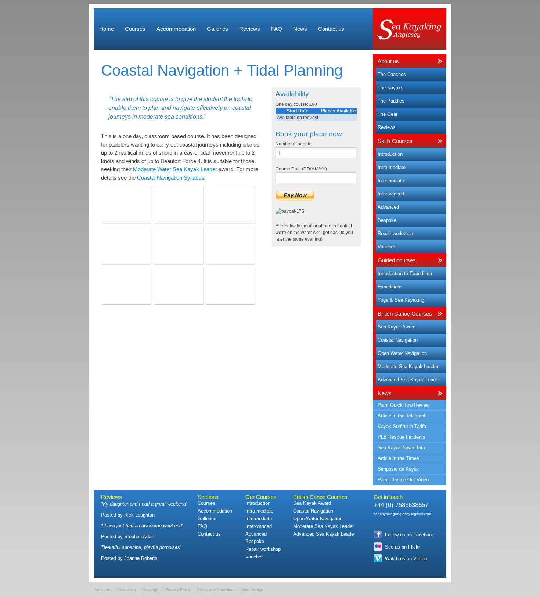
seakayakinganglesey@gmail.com (402, 514)
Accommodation (176, 29)
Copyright (150, 589)
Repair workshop (395, 233)
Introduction (390, 154)
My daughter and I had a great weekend (144, 504)
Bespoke (387, 220)
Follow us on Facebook (409, 534)
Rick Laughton (139, 515)
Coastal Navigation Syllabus (170, 178)
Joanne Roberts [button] (141, 558)
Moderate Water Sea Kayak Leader (175, 169)
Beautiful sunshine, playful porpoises (141, 547)
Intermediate (391, 180)
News (300, 29)
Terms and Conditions (216, 589)
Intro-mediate (392, 167)
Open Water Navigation (402, 353)
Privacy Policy (178, 589)
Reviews (249, 29)
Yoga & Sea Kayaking (401, 300)
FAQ (276, 29)
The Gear (387, 114)
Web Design (252, 589)
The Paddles (391, 101)
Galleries (217, 29)
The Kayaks (390, 87)
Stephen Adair (139, 536)
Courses (135, 29)
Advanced (388, 207)
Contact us (331, 29)
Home (106, 29)
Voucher (386, 246)
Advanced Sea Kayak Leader (409, 379)
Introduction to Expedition (405, 273)
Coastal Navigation (398, 340)
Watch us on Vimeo (406, 558)
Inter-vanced (391, 194)
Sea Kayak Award (396, 327)
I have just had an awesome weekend (142, 525)
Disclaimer (127, 589)
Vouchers (103, 589)
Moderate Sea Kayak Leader (408, 366)
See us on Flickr (402, 547)
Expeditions (390, 286)
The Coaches (392, 74)
